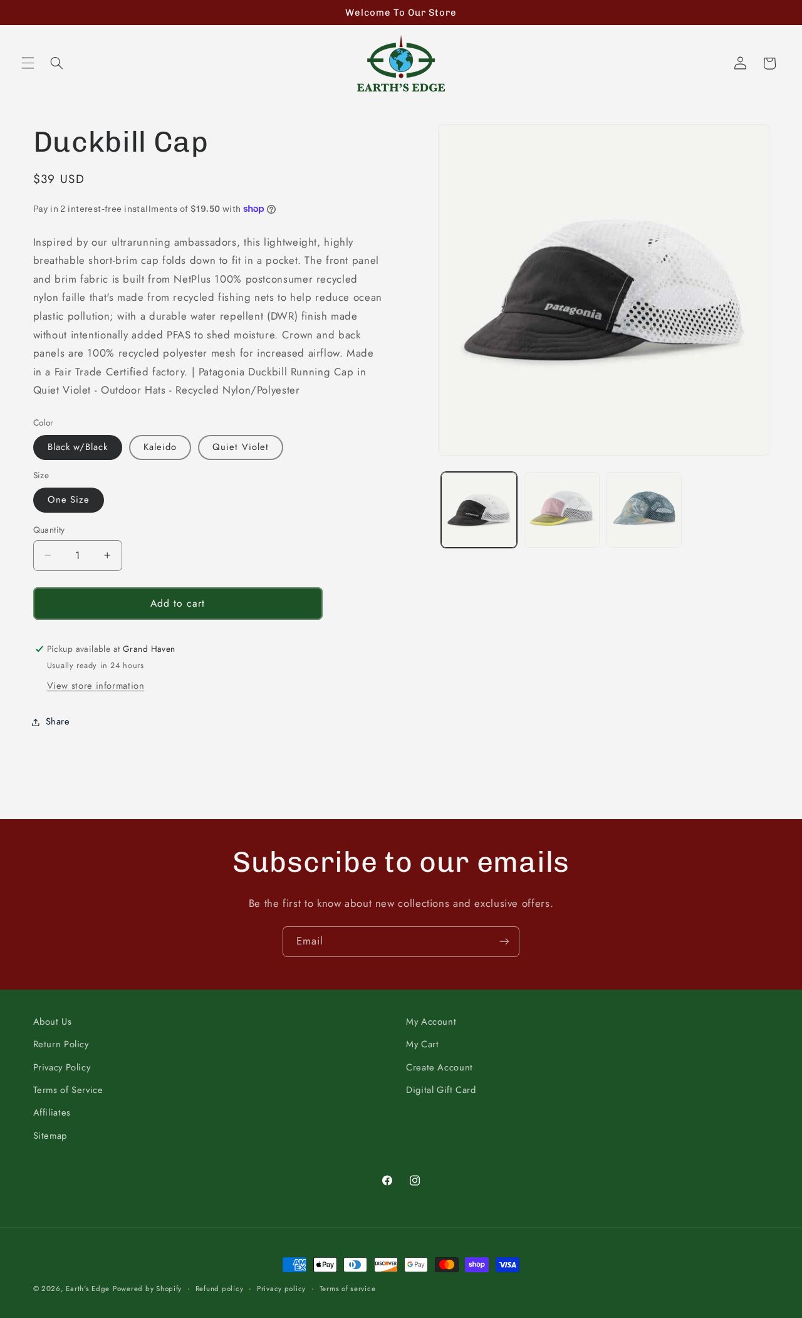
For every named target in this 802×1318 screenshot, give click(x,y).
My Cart (422, 1044)
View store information (96, 686)
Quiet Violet (240, 447)
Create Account (439, 1067)
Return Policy (61, 1044)
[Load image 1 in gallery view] (479, 510)
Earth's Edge (88, 1289)
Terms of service (348, 1289)
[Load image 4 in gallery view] (644, 510)
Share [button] (58, 721)
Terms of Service (68, 1090)
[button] (27, 63)
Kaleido (160, 447)
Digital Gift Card (441, 1090)
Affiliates (52, 1112)
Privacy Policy (62, 1067)
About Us (52, 1021)
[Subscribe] (504, 941)
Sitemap (50, 1136)
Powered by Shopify (147, 1289)
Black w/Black (78, 447)
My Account (431, 1021)
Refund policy (219, 1289)
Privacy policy (281, 1289)
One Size (69, 499)
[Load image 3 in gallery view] (562, 510)
